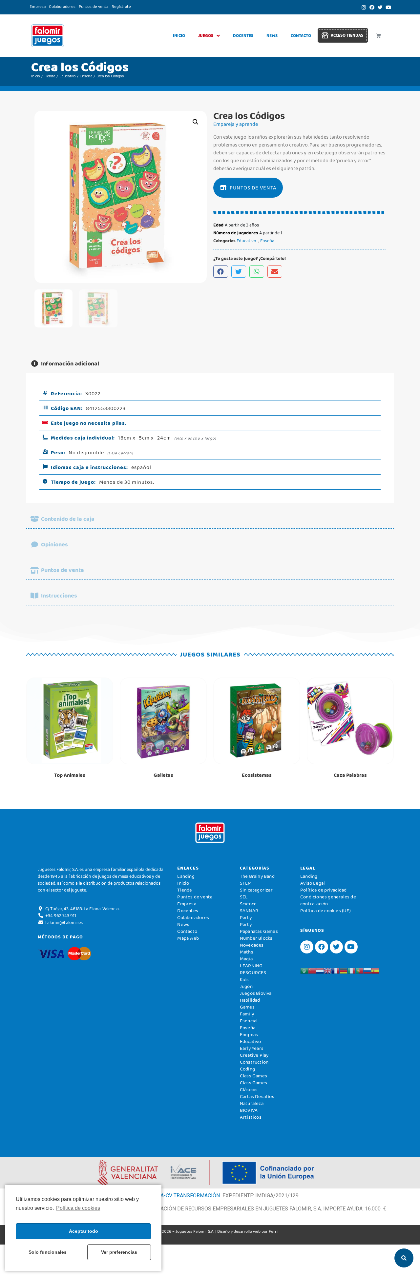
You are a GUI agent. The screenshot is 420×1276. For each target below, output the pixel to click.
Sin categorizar (256, 889)
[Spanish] (375, 970)
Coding (247, 1068)
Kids (244, 979)
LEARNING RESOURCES (253, 969)
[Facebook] (372, 7)
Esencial (249, 1020)
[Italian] (351, 970)
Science (248, 903)
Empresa (38, 6)
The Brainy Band (257, 876)
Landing (185, 876)
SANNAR (249, 910)
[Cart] (378, 35)
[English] (328, 970)
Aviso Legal (312, 883)
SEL (244, 896)
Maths (246, 951)
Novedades (252, 945)
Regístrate (121, 6)
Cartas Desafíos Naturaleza (257, 1100)
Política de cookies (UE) (325, 910)
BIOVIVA (249, 1110)
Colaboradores (62, 6)
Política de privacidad (323, 889)
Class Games (253, 1075)
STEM (246, 883)
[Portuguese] (359, 970)
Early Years (251, 1048)
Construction (254, 1062)
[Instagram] (364, 7)
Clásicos (249, 1089)
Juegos (205, 35)
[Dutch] (320, 970)
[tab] (210, 363)
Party (246, 917)
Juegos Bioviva (256, 993)
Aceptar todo (83, 1231)
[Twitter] (380, 7)
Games (247, 1007)
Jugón (246, 986)
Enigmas (249, 1034)
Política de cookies (78, 1208)
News (272, 35)
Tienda (49, 76)
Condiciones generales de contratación (328, 900)
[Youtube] (388, 7)
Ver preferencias (119, 1252)
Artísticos (251, 1117)
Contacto (301, 35)
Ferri (273, 1231)
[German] (343, 970)
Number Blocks (256, 938)
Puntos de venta (93, 6)
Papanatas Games (259, 931)
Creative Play (254, 1055)
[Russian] (367, 970)
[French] (336, 970)
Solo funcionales (48, 1252)
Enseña (86, 76)
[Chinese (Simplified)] (312, 970)
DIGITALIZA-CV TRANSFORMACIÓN (178, 1195)
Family (247, 1013)
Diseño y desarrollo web (239, 1231)
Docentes (243, 35)
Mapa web (188, 938)
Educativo (67, 76)
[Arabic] (304, 970)
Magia (246, 958)
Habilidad (250, 1000)
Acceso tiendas (347, 35)
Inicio (179, 35)
